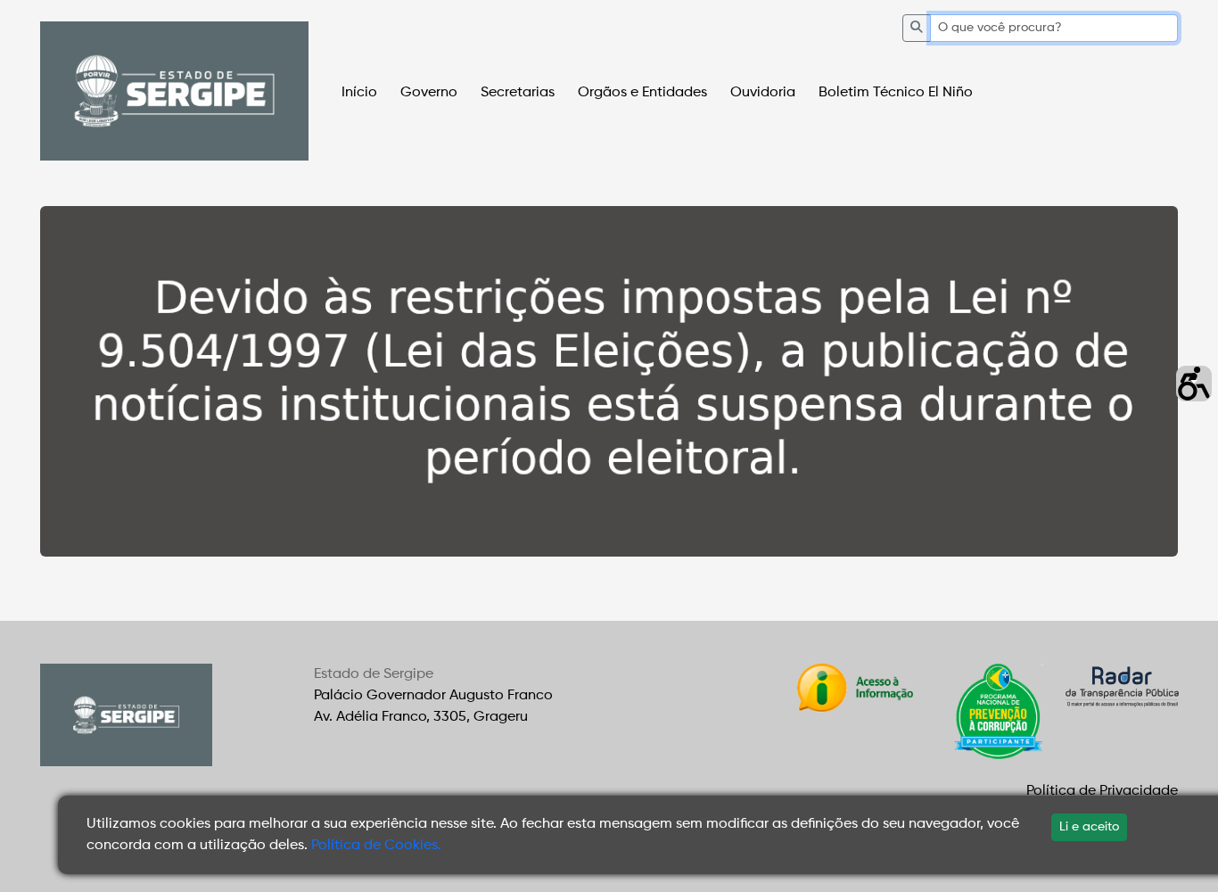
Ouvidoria (762, 93)
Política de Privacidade (1102, 791)
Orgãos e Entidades (642, 93)
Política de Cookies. (376, 845)
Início (359, 93)
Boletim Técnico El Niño (896, 93)
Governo (428, 93)
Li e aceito (1089, 827)
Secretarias (518, 93)
